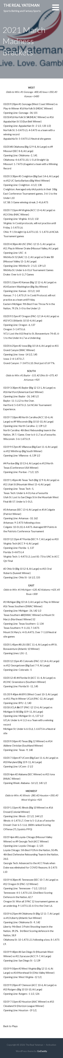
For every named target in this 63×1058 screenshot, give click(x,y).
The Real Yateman (21, 5)
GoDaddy (42, 1051)
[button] (57, 9)
